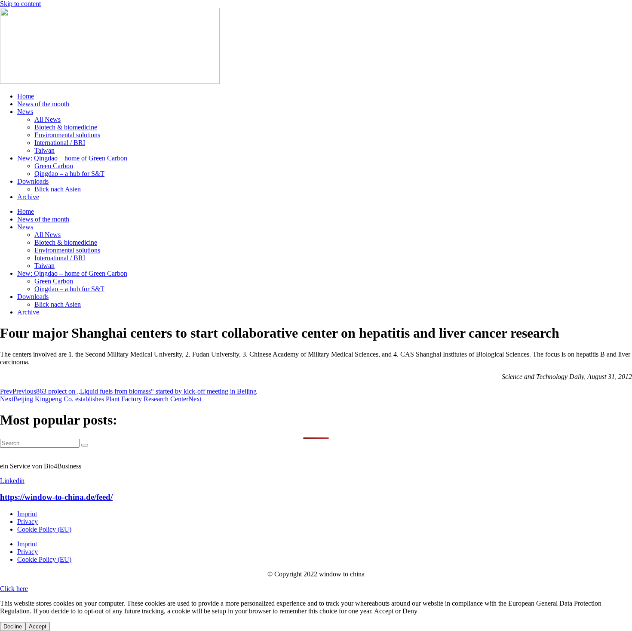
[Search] (84, 445)
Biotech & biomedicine (65, 127)
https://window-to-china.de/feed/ (56, 497)
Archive (28, 196)
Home (25, 96)
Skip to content (20, 3)
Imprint (27, 513)
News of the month (43, 104)
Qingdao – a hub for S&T (69, 173)
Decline (12, 626)
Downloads (33, 181)
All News (47, 119)
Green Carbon (53, 165)
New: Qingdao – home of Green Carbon (72, 158)
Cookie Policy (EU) (44, 529)
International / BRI (59, 142)
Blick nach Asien (57, 189)
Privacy (27, 521)
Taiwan (44, 150)
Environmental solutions (67, 135)
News (25, 111)
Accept (37, 626)
